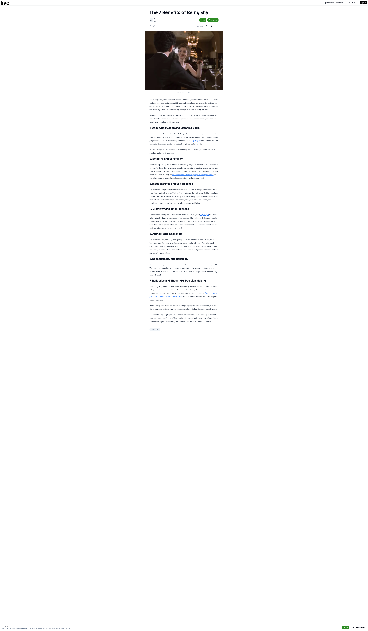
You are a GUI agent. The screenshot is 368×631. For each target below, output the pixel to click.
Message (214, 20)
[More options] (216, 26)
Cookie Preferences (358, 627)
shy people (204, 214)
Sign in (363, 3)
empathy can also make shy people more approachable (193, 174)
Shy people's (196, 140)
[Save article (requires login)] (211, 26)
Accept (345, 627)
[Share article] (206, 26)
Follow (203, 20)
